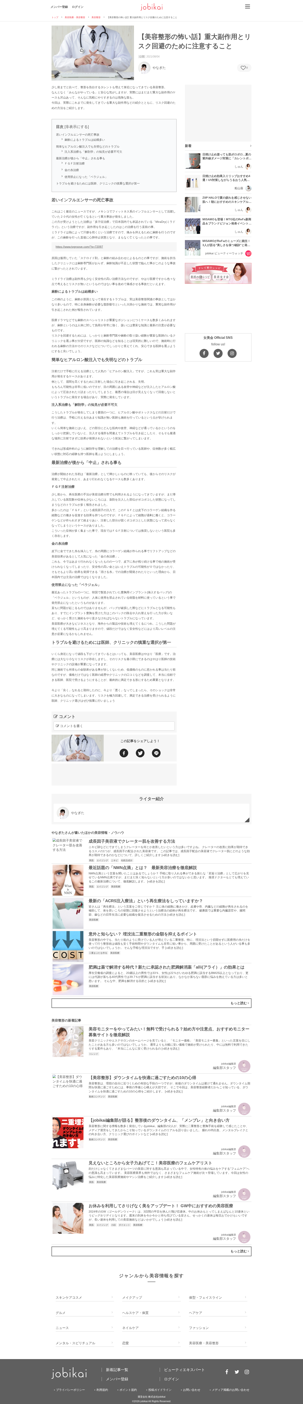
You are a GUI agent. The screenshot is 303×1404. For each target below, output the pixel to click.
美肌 (91, 860)
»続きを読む (170, 855)
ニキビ (115, 860)
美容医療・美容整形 (75, 17)
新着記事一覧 (117, 1370)
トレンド (94, 1054)
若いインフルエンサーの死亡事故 (77, 134)
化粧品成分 (127, 860)
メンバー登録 (59, 6)
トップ (55, 17)
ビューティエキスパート (184, 1370)
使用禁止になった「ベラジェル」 (86, 176)
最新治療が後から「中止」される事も (80, 158)
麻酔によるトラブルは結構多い (85, 139)
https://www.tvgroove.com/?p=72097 (79, 246)
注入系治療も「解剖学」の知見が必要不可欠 (93, 151)
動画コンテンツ (97, 1096)
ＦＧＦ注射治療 (75, 163)
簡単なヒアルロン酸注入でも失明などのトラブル (88, 146)
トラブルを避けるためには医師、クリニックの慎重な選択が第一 (98, 183)
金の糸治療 (72, 170)
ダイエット (125, 1225)
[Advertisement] (114, 774)
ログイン (77, 6)
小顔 (113, 1225)
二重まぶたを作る (98, 953)
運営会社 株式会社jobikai (152, 1396)
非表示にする (77, 127)
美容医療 (116, 886)
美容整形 (96, 17)
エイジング (103, 860)
